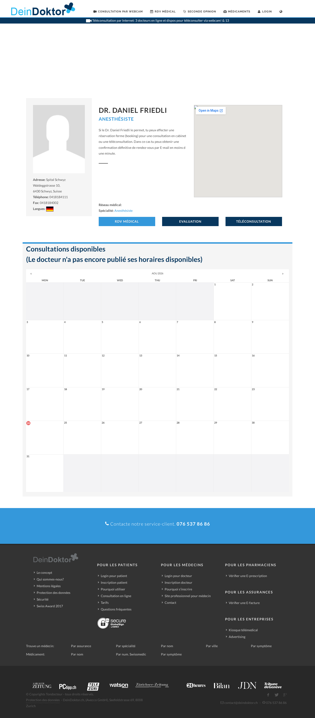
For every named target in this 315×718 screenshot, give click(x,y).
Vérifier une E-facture (244, 603)
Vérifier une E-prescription (248, 576)
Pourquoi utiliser (113, 589)
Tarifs (105, 602)
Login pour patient (114, 576)
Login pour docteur (178, 576)
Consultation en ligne (116, 596)
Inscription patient (114, 582)
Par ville (212, 646)
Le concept (44, 572)
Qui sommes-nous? (50, 579)
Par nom (167, 646)
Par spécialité (125, 646)
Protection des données (53, 593)
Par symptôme (261, 646)
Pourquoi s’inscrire (178, 589)
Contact (170, 602)
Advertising (237, 637)
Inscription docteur (178, 582)
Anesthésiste (116, 119)
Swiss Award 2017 (50, 606)
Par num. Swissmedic (131, 654)
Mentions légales (49, 586)
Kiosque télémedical (243, 630)
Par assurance (81, 646)
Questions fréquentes (116, 609)
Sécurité (42, 599)
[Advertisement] (157, 63)
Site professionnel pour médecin (188, 596)
